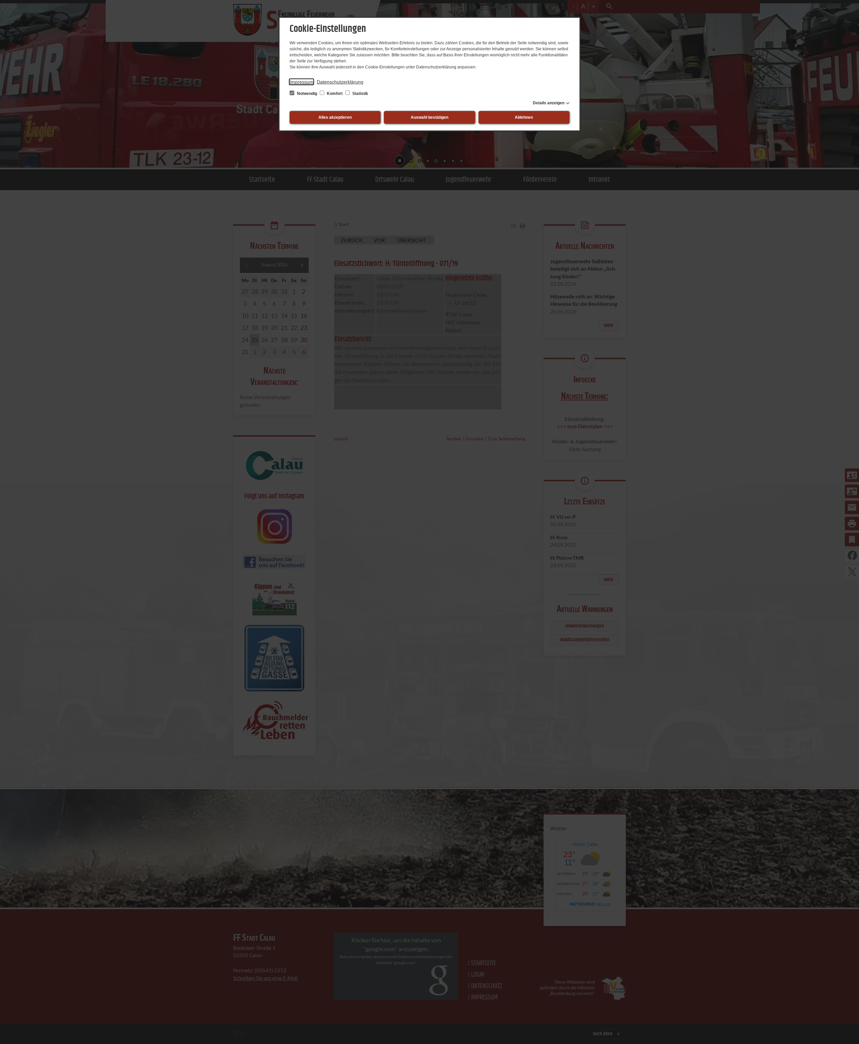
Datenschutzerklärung (340, 82)
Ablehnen (524, 117)
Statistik (359, 93)
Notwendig (307, 93)
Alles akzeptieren (335, 117)
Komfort (335, 93)
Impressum (301, 82)
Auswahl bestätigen (429, 117)
